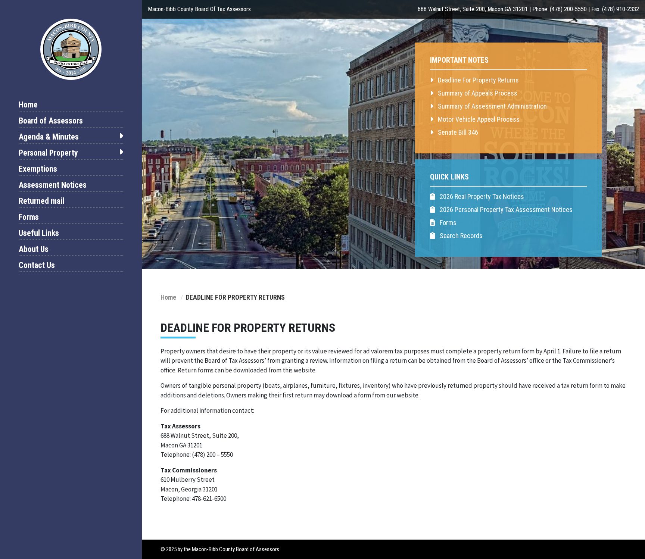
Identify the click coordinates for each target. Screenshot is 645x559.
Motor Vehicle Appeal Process (478, 119)
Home (28, 104)
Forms (29, 217)
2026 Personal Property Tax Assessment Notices (505, 209)
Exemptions (38, 169)
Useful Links (39, 233)
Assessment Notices (53, 185)
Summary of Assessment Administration (491, 106)
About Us (34, 249)
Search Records (460, 236)
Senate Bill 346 (457, 132)
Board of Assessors (51, 120)
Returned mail (41, 201)
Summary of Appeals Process (476, 93)
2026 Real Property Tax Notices (481, 196)
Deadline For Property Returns (477, 80)
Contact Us (37, 265)
